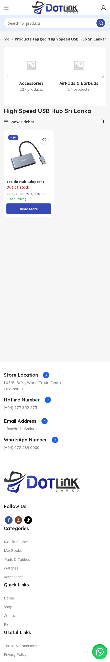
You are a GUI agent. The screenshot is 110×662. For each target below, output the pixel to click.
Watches (11, 568)
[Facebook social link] (9, 520)
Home (9, 598)
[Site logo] (55, 7)
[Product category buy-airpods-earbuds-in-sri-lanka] (78, 73)
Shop (8, 606)
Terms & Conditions (20, 645)
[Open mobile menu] (6, 8)
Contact (10, 615)
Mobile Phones (16, 541)
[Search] (100, 23)
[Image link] (42, 481)
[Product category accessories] (31, 73)
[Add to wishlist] (44, 140)
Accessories (14, 576)
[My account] (103, 8)
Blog (8, 624)
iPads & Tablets (17, 559)
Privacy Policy (15, 654)
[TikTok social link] (28, 520)
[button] (99, 651)
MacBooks (13, 550)
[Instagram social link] (18, 520)
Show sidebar (21, 122)
